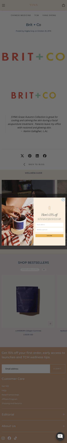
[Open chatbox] (60, 436)
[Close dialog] (63, 199)
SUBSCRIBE (49, 235)
